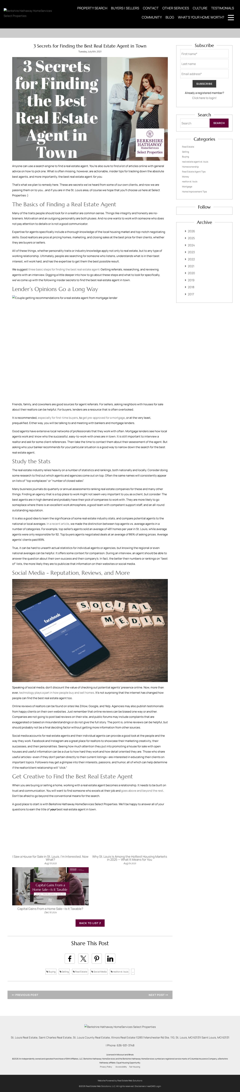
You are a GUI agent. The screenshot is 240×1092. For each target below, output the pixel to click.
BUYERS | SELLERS (125, 8)
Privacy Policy (106, 1066)
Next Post (157, 995)
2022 (191, 259)
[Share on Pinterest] (97, 959)
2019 (191, 280)
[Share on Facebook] (70, 959)
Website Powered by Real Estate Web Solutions (120, 1080)
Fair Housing (134, 1066)
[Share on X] (83, 959)
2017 (191, 294)
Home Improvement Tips (194, 191)
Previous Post (26, 995)
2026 (191, 231)
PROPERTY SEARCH (92, 8)
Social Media (100, 971)
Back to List (89, 923)
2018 (191, 287)
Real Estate (81, 971)
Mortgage (187, 186)
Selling (65, 971)
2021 (191, 266)
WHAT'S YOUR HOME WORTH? (201, 17)
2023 (191, 252)
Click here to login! (204, 98)
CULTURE (200, 8)
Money (185, 176)
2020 (191, 273)
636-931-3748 (125, 1045)
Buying (52, 971)
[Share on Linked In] (110, 959)
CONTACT (151, 8)
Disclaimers (140, 1086)
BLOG (170, 17)
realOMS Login (154, 1086)
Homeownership (190, 166)
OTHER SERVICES (175, 8)
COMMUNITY (152, 17)
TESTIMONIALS (222, 8)
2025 (191, 238)
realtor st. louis (120, 971)
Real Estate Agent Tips (194, 171)
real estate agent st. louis (195, 161)
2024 (191, 245)
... (133, 971)
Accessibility (121, 1066)
